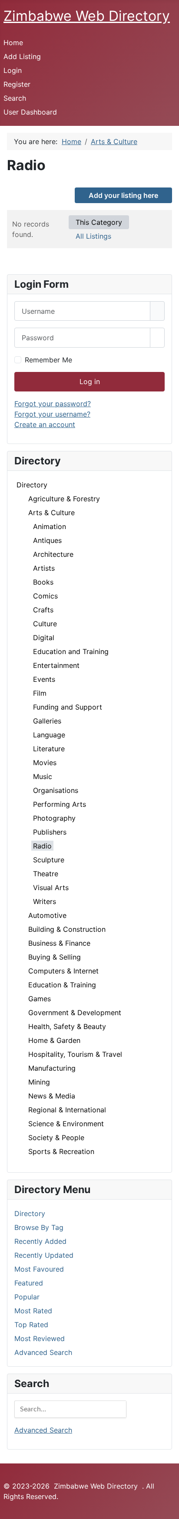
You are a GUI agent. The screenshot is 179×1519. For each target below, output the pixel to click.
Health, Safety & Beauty (67, 1026)
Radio (42, 846)
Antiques (47, 540)
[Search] (119, 1409)
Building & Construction (67, 929)
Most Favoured (39, 1269)
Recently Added (40, 1241)
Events (44, 679)
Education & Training (62, 984)
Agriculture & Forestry (64, 498)
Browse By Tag (38, 1227)
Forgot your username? (52, 414)
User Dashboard (30, 112)
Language (49, 734)
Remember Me (48, 359)
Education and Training (71, 651)
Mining (39, 1082)
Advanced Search (43, 1352)
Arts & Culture (51, 512)
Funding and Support (67, 707)
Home (13, 42)
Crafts (43, 609)
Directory (32, 484)
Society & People (56, 1137)
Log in (90, 381)
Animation (49, 526)
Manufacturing (52, 1068)
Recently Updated (43, 1255)
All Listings (93, 236)
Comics (45, 596)
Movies (44, 762)
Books (43, 582)
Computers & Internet (63, 971)
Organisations (55, 790)
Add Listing (22, 56)
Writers (44, 901)
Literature (49, 748)
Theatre (45, 873)
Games (39, 998)
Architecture (53, 554)
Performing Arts (59, 804)
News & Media (51, 1096)
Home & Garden (54, 1040)
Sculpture (48, 859)
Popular (27, 1296)
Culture (45, 623)
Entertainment (56, 665)
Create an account (44, 424)
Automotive (47, 915)
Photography (54, 818)
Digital (43, 637)
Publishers (49, 832)
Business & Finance (59, 943)
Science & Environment (66, 1123)
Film (39, 693)
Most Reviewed (39, 1338)
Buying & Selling (54, 957)
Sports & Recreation (61, 1151)
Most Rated (33, 1310)
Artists (44, 568)
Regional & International (67, 1109)
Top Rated (31, 1324)
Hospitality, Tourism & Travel (75, 1054)
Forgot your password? (52, 403)
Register (16, 84)
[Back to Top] (168, 1508)
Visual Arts (51, 887)
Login (12, 70)
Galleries (47, 721)
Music (42, 776)
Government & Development (74, 1012)
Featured (28, 1283)
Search (14, 98)
